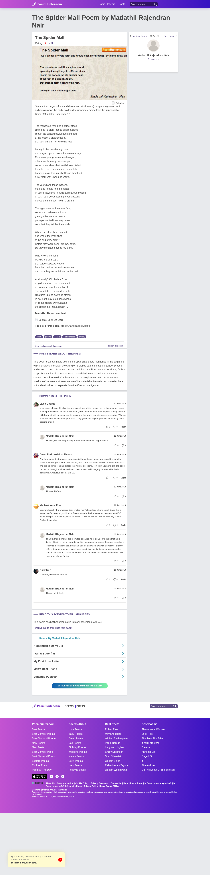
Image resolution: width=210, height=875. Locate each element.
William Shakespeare (116, 738)
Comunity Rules (74, 786)
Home (102, 4)
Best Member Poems (43, 734)
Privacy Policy (91, 786)
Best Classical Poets (43, 756)
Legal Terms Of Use (109, 786)
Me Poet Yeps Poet (50, 505)
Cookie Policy (82, 783)
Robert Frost (112, 729)
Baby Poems (76, 734)
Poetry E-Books (77, 770)
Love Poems (75, 729)
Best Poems (38, 729)
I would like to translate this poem (53, 628)
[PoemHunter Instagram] (62, 776)
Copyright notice (65, 783)
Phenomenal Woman (153, 729)
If (142, 761)
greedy (82, 337)
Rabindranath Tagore (116, 765)
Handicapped (69, 337)
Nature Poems (76, 756)
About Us (50, 783)
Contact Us (116, 783)
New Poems (38, 743)
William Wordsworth (116, 770)
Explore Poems (40, 761)
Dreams (146, 747)
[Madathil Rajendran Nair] (153, 45)
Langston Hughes (114, 747)
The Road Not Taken (153, 738)
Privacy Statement (99, 783)
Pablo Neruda (112, 743)
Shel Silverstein (113, 756)
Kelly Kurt (45, 570)
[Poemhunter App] (39, 776)
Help (125, 783)
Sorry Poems (76, 761)
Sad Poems (75, 743)
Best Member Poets (42, 752)
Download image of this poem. (48, 346)
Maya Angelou (113, 734)
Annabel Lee (149, 752)
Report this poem (115, 346)
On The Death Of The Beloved (158, 770)
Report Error (136, 783)
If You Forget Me (150, 743)
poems (48, 337)
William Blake (112, 761)
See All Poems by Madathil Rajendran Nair (80, 685)
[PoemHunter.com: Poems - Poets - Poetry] (47, 4)
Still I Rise (147, 734)
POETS (80, 706)
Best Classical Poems (44, 738)
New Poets (38, 747)
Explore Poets (39, 765)
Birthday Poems (77, 747)
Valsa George (47, 403)
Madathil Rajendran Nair (51, 313)
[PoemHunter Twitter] (57, 776)
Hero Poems (75, 765)
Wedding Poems (78, 752)
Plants (57, 337)
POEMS (69, 706)
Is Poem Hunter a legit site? (158, 783)
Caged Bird (148, 756)
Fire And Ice (148, 765)
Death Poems (76, 738)
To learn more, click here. (24, 862)
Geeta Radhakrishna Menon (56, 454)
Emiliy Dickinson (114, 752)
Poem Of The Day (42, 770)
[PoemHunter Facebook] (51, 776)
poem (39, 337)
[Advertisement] (46, 843)
